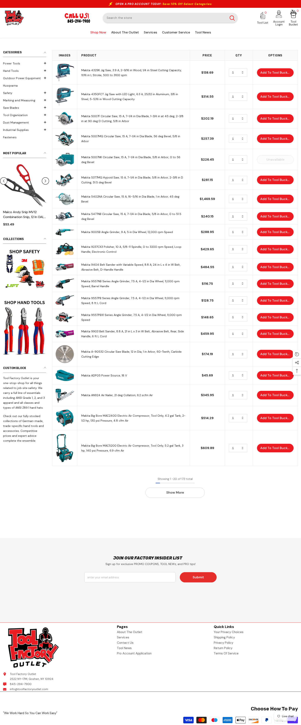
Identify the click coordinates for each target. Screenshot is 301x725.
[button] (24, 63)
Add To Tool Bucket (275, 72)
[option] (24, 198)
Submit (198, 577)
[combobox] (165, 18)
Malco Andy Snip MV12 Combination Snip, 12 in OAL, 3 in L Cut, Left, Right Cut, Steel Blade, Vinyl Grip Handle (24, 215)
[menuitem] (24, 63)
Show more (175, 492)
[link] (24, 268)
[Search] (170, 18)
